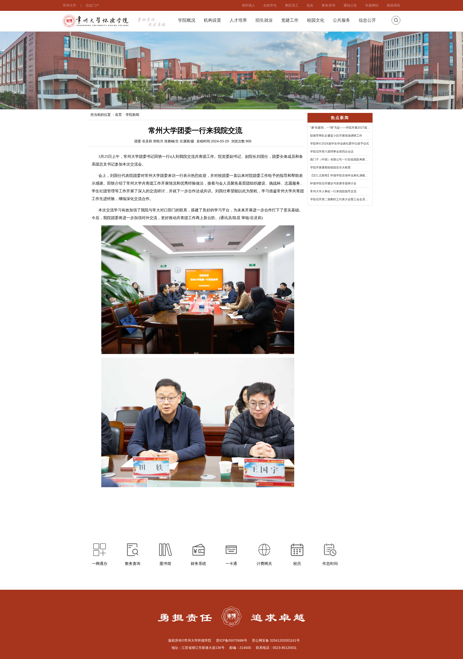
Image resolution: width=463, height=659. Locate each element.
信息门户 (92, 5)
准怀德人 (248, 5)
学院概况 (186, 20)
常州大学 (69, 5)
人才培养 (238, 20)
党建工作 (290, 20)
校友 (310, 5)
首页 (118, 115)
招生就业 (264, 20)
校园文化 (315, 20)
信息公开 (367, 20)
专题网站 (372, 5)
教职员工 (292, 5)
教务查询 (328, 5)
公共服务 (341, 20)
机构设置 (212, 20)
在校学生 (270, 5)
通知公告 (350, 5)
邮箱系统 (393, 5)
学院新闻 (132, 115)
